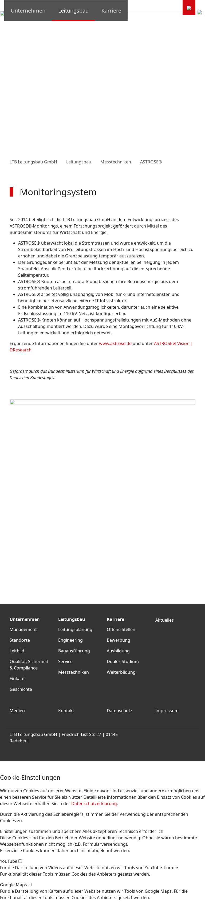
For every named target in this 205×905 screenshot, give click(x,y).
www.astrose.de (115, 343)
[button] (40, 831)
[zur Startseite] (189, 7)
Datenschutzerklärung (94, 803)
